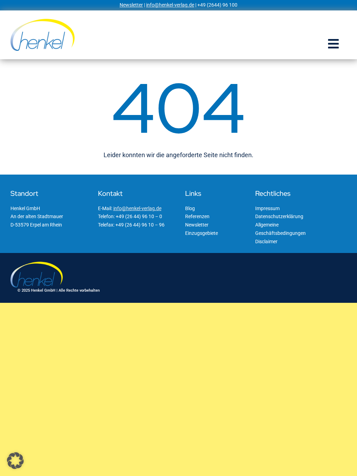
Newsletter (131, 5)
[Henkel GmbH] (42, 21)
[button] (15, 460)
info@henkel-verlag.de (170, 5)
